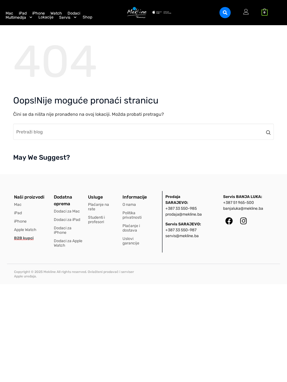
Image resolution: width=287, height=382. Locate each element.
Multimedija (16, 17)
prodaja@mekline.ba (183, 214)
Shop (87, 17)
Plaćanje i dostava (131, 228)
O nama (129, 204)
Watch (56, 13)
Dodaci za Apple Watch (68, 243)
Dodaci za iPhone (62, 230)
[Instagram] (243, 221)
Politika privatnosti (132, 215)
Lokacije (46, 17)
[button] (225, 12)
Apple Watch (25, 229)
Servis (64, 17)
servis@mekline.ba (182, 236)
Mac (9, 13)
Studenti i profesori (96, 219)
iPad (23, 13)
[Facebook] (229, 221)
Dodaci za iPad (67, 219)
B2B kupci (24, 238)
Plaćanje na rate (98, 206)
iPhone (38, 13)
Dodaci (74, 13)
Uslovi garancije (130, 241)
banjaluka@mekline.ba (243, 208)
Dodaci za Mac (67, 211)
